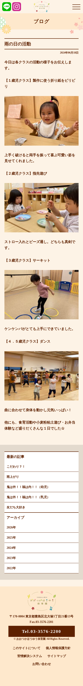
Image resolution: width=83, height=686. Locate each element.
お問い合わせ (41, 664)
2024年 (11, 547)
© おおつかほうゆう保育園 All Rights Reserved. (41, 638)
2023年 (11, 558)
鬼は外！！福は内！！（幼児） (28, 487)
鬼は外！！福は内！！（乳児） (28, 497)
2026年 (11, 527)
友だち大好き (16, 507)
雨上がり (13, 476)
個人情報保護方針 (58, 648)
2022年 (11, 568)
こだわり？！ (16, 466)
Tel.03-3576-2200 (41, 631)
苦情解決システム (29, 656)
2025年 (11, 537)
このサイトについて (27, 648)
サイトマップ (56, 656)
